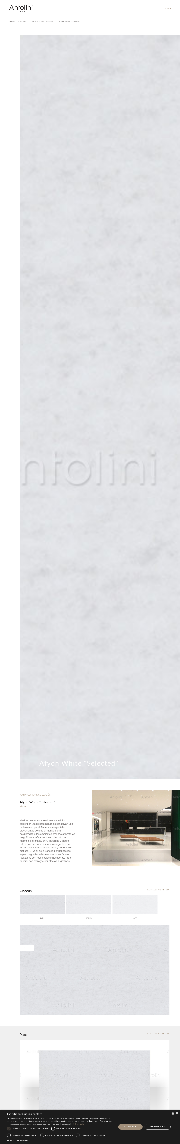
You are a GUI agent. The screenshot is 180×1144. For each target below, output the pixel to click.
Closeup (26, 890)
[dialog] (90, 1127)
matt (135, 918)
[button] (60, 1140)
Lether (89, 918)
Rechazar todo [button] (157, 1127)
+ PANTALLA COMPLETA (157, 890)
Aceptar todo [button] (130, 1127)
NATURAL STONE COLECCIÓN (35, 794)
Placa (23, 1034)
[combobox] (173, 1113)
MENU (167, 8)
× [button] (177, 1113)
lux (42, 918)
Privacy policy (79, 1124)
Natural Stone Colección (42, 21)
